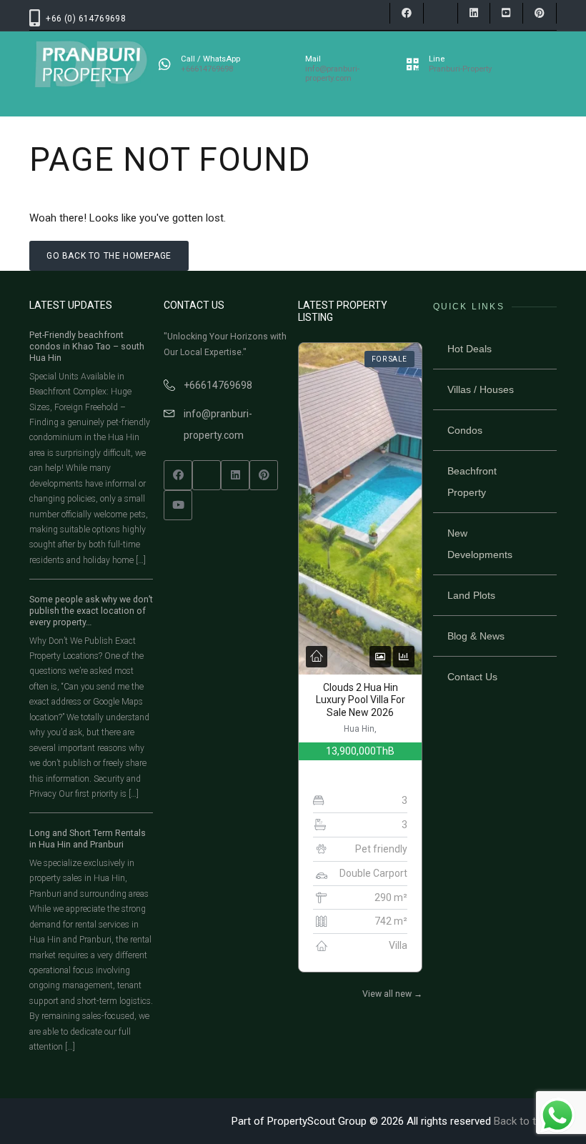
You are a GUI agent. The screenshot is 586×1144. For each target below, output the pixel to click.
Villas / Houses (480, 389)
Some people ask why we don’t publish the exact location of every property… (91, 610)
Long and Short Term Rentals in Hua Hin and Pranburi (87, 838)
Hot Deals (469, 348)
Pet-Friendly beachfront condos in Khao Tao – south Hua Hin (86, 346)
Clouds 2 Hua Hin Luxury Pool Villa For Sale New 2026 (360, 700)
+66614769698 (218, 385)
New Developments (479, 543)
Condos (464, 430)
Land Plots (471, 595)
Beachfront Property (472, 481)
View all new (392, 994)
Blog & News (476, 636)
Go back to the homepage (109, 256)
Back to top (521, 1121)
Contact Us (472, 676)
